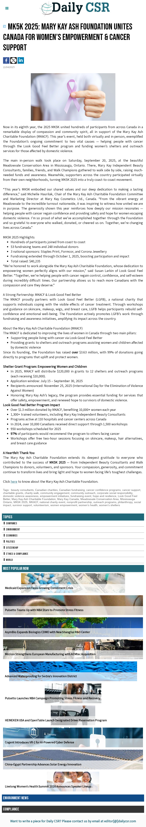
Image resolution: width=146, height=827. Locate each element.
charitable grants (13, 492)
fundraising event (81, 496)
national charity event (52, 502)
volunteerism (41, 505)
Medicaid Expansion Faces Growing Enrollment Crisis (39, 588)
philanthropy (125, 502)
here (14, 481)
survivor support (22, 505)
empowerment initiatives (54, 496)
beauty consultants (22, 489)
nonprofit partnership (79, 502)
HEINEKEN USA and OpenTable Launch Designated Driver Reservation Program (56, 720)
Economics (11, 535)
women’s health (88, 505)
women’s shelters (109, 505)
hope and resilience (104, 496)
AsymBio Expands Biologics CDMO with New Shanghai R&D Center (47, 632)
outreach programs (104, 502)
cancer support (131, 489)
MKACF (33, 502)
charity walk (32, 492)
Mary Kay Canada (68, 499)
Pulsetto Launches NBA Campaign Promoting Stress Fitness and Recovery (52, 698)
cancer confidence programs (103, 489)
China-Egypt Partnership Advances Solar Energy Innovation (43, 764)
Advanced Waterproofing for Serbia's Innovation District (41, 676)
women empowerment (63, 505)
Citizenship (11, 548)
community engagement (54, 492)
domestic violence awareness (20, 496)
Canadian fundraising (72, 489)
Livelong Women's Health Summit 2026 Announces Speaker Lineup (48, 786)
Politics (10, 542)
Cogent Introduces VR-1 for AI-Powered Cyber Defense (39, 742)
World (9, 560)
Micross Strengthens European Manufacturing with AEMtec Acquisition (50, 654)
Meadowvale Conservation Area (99, 499)
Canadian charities (46, 489)
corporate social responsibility (114, 492)
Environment (12, 529)
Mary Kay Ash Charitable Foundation (34, 499)
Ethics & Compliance (16, 554)
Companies (11, 523)
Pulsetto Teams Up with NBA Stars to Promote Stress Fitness (44, 610)
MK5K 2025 (20, 502)
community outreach (83, 492)
